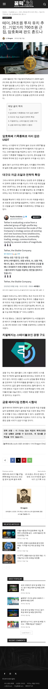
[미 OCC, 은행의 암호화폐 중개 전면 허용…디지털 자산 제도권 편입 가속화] (8, 546)
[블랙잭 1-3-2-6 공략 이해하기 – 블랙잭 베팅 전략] (13, 601)
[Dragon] (4, 38)
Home (4, 12)
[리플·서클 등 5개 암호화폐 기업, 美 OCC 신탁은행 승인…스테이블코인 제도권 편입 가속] (8, 534)
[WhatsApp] (29, 460)
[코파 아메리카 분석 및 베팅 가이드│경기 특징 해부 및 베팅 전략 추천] (13, 588)
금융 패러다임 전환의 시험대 (21, 125)
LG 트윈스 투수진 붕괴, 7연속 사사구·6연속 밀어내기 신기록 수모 (35, 476)
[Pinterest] (24, 460)
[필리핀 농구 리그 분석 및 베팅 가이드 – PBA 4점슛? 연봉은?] (13, 624)
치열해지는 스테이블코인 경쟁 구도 (23, 121)
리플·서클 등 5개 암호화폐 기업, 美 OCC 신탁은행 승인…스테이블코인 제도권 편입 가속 (31, 533)
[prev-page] (4, 567)
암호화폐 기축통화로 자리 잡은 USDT (24, 113)
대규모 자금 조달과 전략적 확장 (22, 117)
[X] (18, 460)
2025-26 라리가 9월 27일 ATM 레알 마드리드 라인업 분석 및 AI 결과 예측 (12, 476)
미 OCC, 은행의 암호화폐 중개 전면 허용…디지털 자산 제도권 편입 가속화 (30, 545)
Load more (26, 633)
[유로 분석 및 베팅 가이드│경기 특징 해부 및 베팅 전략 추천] (13, 613)
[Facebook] (12, 460)
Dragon (10, 38)
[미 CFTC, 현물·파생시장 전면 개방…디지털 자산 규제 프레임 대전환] (8, 559)
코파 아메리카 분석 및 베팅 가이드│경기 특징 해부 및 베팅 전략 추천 (33, 587)
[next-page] (7, 567)
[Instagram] (10, 674)
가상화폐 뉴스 (13, 12)
